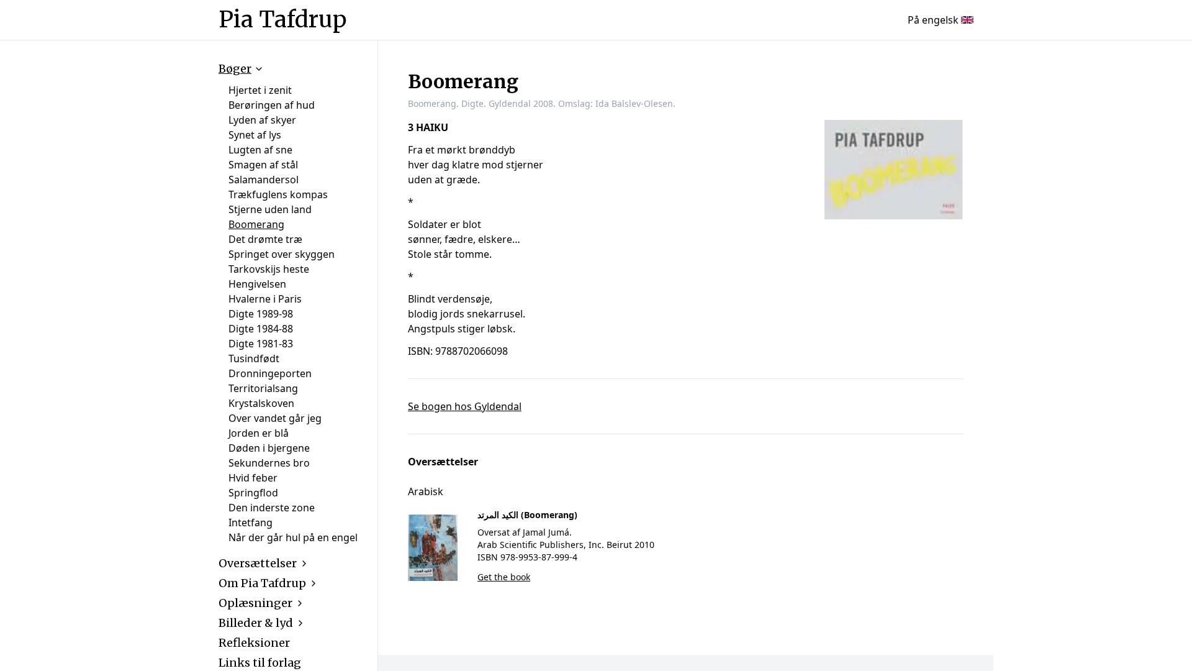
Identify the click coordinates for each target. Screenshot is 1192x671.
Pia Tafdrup (282, 19)
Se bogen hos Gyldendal (465, 406)
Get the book (503, 577)
